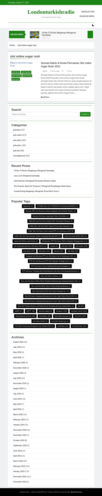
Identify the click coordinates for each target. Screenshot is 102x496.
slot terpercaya (79, 326)
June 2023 (17, 451)
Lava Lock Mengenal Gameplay (27, 176)
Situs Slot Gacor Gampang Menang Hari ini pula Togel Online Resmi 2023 (51, 301)
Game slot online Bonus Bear (76, 236)
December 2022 (19, 477)
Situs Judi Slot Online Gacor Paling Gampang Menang (50, 286)
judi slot (15, 79)
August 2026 (18, 342)
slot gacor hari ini (79, 311)
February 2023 (19, 466)
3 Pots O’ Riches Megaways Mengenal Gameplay (59, 34)
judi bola (15, 72)
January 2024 (18, 425)
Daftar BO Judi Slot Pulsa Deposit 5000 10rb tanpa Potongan (51, 221)
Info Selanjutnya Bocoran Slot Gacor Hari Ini (30, 246)
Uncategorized (19, 156)
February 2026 (19, 363)
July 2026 (17, 347)
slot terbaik (62, 326)
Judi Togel (73, 251)
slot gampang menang (25, 316)
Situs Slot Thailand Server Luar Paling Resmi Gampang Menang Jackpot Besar (46, 306)
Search (85, 114)
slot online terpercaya (60, 321)
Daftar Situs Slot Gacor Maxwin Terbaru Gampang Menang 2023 (37, 236)
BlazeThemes (76, 492)
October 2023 (18, 440)
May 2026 (17, 352)
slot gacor (61, 311)
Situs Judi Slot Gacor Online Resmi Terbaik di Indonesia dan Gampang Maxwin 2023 (51, 281)
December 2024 (19, 383)
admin (45, 71)
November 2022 (19, 482)
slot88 (18, 311)
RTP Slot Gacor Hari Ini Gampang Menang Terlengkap (50, 266)
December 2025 (19, 368)
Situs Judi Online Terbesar (51, 276)
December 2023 (19, 430)
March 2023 (18, 461)
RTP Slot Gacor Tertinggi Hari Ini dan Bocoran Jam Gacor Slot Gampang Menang (50, 271)
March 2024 (18, 414)
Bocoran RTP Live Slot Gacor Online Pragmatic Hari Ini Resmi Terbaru (51, 211)
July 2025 (17, 378)
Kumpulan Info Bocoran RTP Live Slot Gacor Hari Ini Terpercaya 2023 (51, 256)
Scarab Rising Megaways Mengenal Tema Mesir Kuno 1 (36, 191)
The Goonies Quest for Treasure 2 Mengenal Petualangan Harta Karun (42, 186)
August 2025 (18, 373)
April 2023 (17, 456)
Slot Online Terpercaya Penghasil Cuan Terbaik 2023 (34, 326)
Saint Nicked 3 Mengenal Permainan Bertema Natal (35, 181)
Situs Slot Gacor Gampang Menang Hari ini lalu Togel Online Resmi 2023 (51, 296)
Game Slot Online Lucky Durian (26, 241)
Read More (45, 97)
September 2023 (20, 445)
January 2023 (18, 471)
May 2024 (17, 404)
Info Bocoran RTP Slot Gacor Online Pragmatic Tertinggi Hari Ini (64, 241)
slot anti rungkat (45, 311)
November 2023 (19, 435)
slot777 (30, 311)
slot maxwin (45, 316)
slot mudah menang (63, 316)
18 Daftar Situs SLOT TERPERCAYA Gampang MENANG (57, 206)
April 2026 (17, 357)
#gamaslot (28, 206)
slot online (80, 316)
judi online (16, 76)
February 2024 (19, 419)
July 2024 (17, 394)
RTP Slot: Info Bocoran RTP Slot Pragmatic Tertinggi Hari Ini (50, 261)
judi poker (27, 76)
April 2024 (17, 409)
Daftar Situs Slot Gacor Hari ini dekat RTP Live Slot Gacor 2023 (50, 231)
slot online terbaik (40, 321)
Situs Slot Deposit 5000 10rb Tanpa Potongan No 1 (50, 291)
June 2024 (17, 399)
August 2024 (18, 388)
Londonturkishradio (51, 12)
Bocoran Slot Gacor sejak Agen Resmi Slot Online (51, 216)
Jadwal (54, 246)
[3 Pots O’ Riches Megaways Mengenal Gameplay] (34, 36)
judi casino (26, 72)
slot (81, 306)
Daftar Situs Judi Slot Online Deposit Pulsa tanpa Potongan (50, 226)
